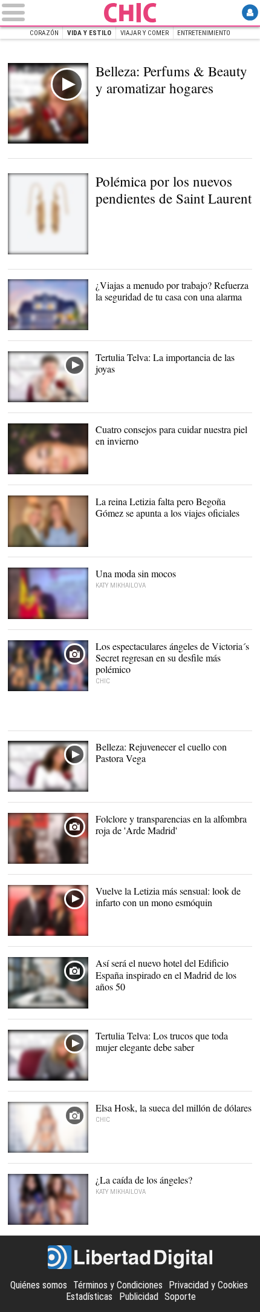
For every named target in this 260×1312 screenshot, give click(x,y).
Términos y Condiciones (118, 1285)
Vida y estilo (89, 33)
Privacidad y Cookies (208, 1285)
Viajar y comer (144, 33)
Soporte (180, 1296)
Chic (130, 12)
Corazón (44, 33)
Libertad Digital (130, 1257)
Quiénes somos (38, 1285)
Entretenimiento (203, 33)
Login (250, 12)
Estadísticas (89, 1296)
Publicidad (138, 1296)
